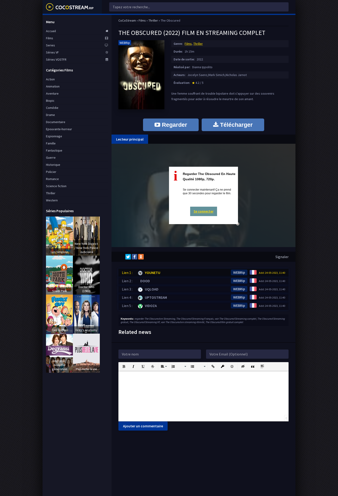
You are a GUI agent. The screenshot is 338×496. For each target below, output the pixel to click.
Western (52, 200)
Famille (51, 143)
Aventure (52, 93)
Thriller (198, 44)
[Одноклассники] (141, 256)
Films (188, 44)
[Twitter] (128, 256)
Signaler (282, 256)
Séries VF (52, 52)
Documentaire (55, 122)
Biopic (50, 101)
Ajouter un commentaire (143, 426)
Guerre (51, 157)
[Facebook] (134, 256)
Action (50, 79)
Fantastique (54, 150)
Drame (50, 115)
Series (50, 45)
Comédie (52, 108)
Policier (51, 172)
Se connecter (204, 211)
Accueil (51, 31)
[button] (123, 366)
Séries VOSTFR (56, 59)
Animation (53, 86)
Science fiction (56, 186)
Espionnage (54, 136)
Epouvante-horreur (59, 129)
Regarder (173, 124)
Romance (52, 179)
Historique (53, 165)
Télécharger (235, 124)
